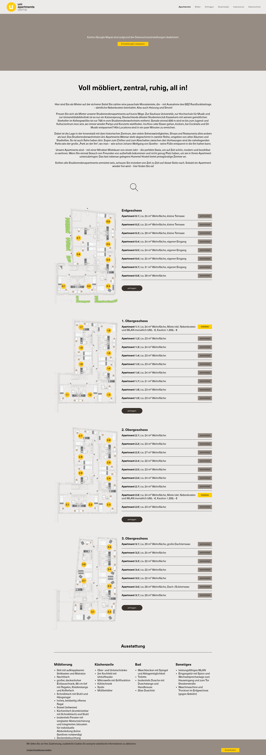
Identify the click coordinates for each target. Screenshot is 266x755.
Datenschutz (254, 7)
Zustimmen (230, 750)
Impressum (238, 7)
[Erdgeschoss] (85, 256)
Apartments (185, 7)
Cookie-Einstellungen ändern (39, 750)
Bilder (198, 7)
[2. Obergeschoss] (85, 474)
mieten (205, 326)
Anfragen (209, 7)
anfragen (132, 288)
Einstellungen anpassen (133, 44)
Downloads (223, 7)
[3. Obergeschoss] (85, 582)
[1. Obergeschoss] (85, 365)
